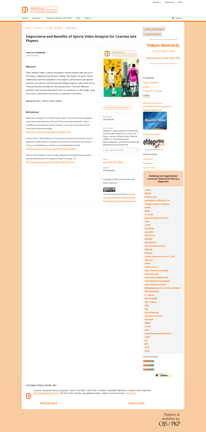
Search (178, 18)
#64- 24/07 (170, 58)
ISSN (147, 351)
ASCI (147, 347)
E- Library (149, 295)
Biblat (148, 323)
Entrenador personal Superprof (157, 106)
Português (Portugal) (152, 91)
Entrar (180, 2)
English (146, 86)
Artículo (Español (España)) (118, 107)
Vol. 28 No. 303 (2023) (54, 28)
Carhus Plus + (151, 267)
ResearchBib (151, 298)
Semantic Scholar (153, 316)
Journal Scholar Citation (157, 218)
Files (78, 18)
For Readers (148, 159)
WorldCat (149, 228)
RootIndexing (151, 312)
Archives (38, 28)
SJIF (147, 330)
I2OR (147, 337)
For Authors (148, 163)
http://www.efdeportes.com (46, 393)
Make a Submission (154, 29)
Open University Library (156, 270)
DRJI (147, 305)
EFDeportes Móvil (151, 134)
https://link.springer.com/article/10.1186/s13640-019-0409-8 (50, 162)
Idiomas (156, 2)
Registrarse (170, 2)
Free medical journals (155, 284)
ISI (146, 340)
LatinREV (149, 232)
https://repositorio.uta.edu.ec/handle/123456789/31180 (48, 132)
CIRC (147, 221)
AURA (147, 263)
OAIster (149, 260)
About (88, 18)
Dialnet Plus (151, 197)
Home (28, 28)
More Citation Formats (114, 150)
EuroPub (149, 319)
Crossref (149, 214)
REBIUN (148, 249)
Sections (36, 18)
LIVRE (148, 225)
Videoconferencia (155, 58)
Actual (24, 18)
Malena (148, 253)
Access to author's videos (163, 51)
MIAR (147, 207)
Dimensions (151, 242)
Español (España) (151, 82)
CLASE (148, 326)
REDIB (148, 193)
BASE (147, 211)
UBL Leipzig (150, 302)
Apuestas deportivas (152, 103)
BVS (146, 344)
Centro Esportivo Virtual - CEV (160, 256)
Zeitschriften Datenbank (157, 281)
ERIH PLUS (150, 235)
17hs (177, 58)
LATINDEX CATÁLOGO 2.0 (157, 200)
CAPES (148, 190)
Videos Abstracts (163, 45)
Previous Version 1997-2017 (59, 18)
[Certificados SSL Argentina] (163, 376)
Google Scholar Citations (157, 204)
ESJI (147, 309)
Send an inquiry (152, 34)
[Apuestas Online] (155, 128)
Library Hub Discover (155, 246)
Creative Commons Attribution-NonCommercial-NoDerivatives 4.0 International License (119, 197)
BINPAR (148, 239)
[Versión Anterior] (154, 150)
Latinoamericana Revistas (158, 333)
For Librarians (148, 167)
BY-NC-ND (131, 393)
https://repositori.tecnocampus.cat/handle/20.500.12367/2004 (51, 149)
